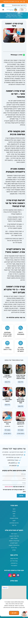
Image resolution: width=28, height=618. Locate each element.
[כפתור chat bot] (24, 614)
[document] (14, 309)
